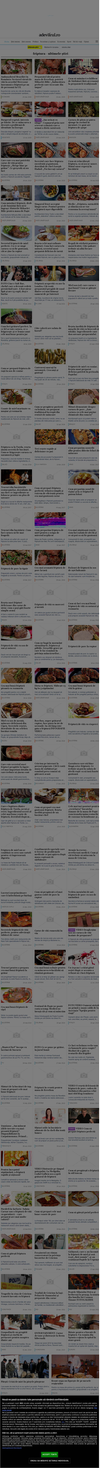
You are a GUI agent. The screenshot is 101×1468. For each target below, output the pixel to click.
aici (63, 1422)
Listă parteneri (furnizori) (12, 1448)
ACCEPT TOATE (49, 1454)
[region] (49, 1431)
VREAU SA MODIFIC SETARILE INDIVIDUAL (49, 1461)
